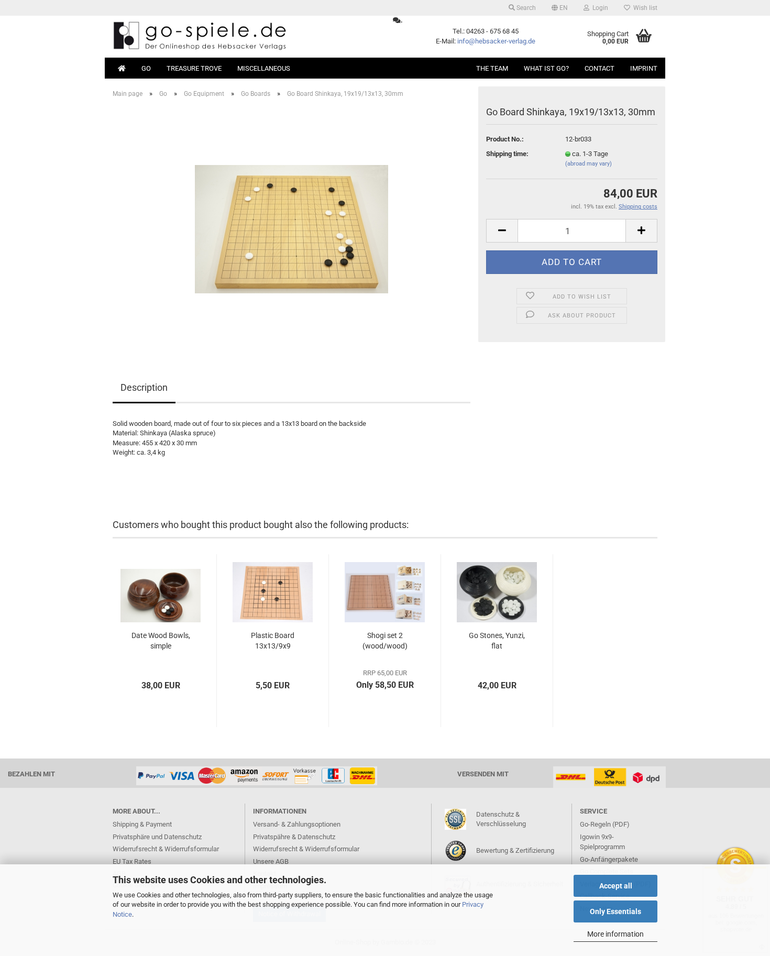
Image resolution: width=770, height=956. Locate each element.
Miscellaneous (263, 68)
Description (144, 387)
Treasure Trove (194, 68)
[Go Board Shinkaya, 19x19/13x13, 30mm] (291, 224)
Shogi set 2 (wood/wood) (385, 640)
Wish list (643, 8)
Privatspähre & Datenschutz (294, 837)
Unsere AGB (271, 861)
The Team (492, 68)
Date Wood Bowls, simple (160, 640)
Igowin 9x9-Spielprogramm (602, 842)
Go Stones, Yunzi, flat (497, 640)
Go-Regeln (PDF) (605, 824)
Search (525, 8)
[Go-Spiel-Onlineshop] (245, 37)
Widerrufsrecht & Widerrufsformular (166, 849)
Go (146, 68)
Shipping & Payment (142, 824)
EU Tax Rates (132, 861)
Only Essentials (615, 911)
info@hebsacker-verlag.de (496, 41)
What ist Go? (546, 68)
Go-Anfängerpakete (609, 859)
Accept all (615, 886)
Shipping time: (507, 154)
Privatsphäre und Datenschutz (157, 837)
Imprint (643, 68)
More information (615, 934)
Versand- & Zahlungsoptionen (296, 824)
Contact (599, 68)
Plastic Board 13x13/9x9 (272, 640)
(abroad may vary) (588, 163)
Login (598, 8)
